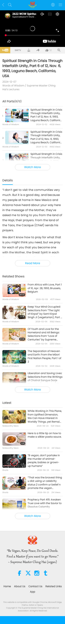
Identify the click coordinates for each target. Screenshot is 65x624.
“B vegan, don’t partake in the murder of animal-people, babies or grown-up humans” (44, 461)
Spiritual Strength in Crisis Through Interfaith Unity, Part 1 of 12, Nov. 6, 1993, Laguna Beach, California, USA (46, 115)
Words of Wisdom (13, 85)
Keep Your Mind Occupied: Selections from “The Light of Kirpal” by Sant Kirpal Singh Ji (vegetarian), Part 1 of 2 (44, 312)
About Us (19, 586)
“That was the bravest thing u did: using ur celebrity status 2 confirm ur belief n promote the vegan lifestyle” (45, 483)
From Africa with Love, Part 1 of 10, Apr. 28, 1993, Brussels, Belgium (45, 288)
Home (7, 586)
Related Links (53, 586)
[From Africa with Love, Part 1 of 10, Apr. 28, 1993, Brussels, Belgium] (14, 290)
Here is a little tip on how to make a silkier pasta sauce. (45, 435)
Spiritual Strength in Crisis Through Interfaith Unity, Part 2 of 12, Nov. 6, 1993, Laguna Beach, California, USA (46, 137)
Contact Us (35, 586)
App (32, 592)
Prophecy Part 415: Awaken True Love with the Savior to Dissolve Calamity (45, 503)
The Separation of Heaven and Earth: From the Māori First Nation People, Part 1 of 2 (44, 356)
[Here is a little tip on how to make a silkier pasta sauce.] (14, 439)
